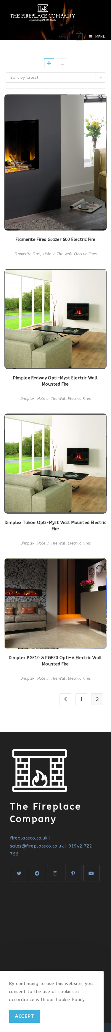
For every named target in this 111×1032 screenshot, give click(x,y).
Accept (24, 1016)
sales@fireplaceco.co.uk (37, 846)
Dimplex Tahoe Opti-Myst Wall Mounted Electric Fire (55, 525)
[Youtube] (91, 873)
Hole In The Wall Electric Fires (69, 254)
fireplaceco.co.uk (29, 838)
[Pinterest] (73, 873)
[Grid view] (49, 63)
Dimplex (27, 399)
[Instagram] (55, 873)
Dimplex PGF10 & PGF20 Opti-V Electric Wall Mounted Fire (55, 661)
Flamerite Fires (28, 254)
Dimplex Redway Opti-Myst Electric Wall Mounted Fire (55, 381)
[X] (19, 873)
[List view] (62, 63)
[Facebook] (37, 873)
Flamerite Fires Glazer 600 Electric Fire (56, 239)
